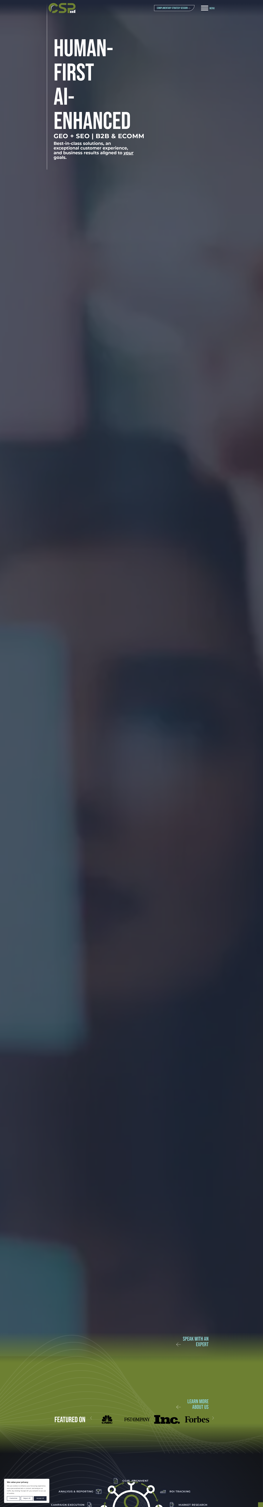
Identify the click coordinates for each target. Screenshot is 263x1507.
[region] (26, 1491)
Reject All (26, 1498)
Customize (13, 1498)
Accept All (40, 1498)
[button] (62, 8)
